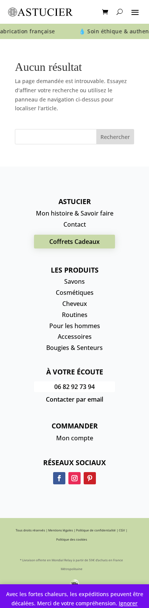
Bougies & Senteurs (74, 347)
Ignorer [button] (128, 603)
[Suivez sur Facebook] (59, 478)
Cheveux (74, 303)
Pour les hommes (74, 326)
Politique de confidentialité (96, 530)
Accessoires (75, 336)
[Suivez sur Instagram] (74, 478)
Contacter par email (74, 399)
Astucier (74, 201)
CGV (122, 530)
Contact (74, 224)
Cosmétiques (75, 292)
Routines (74, 315)
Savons (74, 281)
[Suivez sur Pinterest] (90, 478)
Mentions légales (60, 530)
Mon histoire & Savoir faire (74, 213)
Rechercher (115, 137)
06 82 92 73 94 (74, 386)
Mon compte (74, 438)
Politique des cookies (71, 539)
